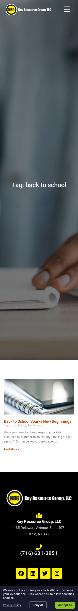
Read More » (11, 449)
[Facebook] (21, 573)
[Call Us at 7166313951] (39, 547)
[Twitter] (45, 573)
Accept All (65, 605)
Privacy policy (12, 605)
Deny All (37, 605)
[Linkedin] (33, 573)
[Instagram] (57, 573)
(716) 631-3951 (39, 553)
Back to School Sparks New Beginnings (37, 421)
